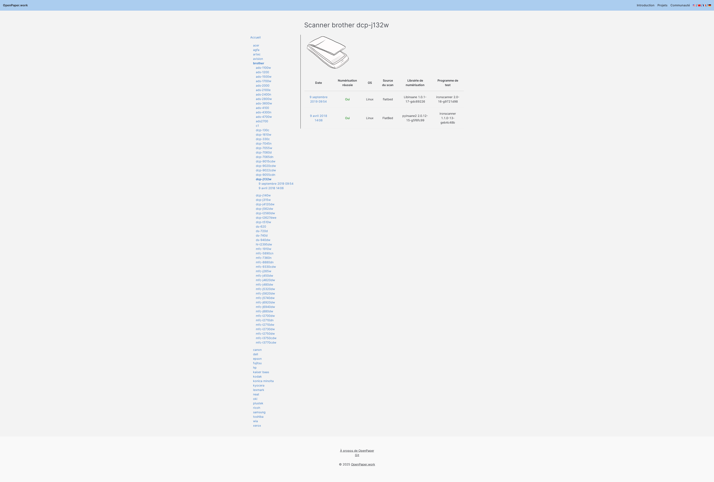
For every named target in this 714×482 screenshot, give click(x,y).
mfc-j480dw (264, 284)
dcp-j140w (263, 195)
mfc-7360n (263, 258)
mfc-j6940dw (265, 307)
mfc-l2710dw (265, 324)
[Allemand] (709, 5)
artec (256, 54)
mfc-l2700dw (265, 316)
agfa (256, 50)
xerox (257, 425)
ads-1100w (263, 67)
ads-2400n (263, 94)
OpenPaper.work (15, 5)
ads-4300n (263, 112)
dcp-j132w (263, 179)
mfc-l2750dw (265, 333)
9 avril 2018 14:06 (271, 188)
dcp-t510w (263, 222)
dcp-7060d (264, 152)
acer (256, 45)
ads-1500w (263, 76)
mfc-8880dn (265, 262)
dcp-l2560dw (265, 213)
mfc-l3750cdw (266, 338)
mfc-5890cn (264, 253)
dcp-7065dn (264, 157)
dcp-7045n (263, 143)
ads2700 (262, 121)
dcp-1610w (263, 134)
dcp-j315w (263, 200)
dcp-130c (262, 130)
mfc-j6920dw (265, 302)
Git (357, 455)
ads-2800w (264, 99)
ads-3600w (264, 103)
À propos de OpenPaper (357, 450)
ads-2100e (263, 90)
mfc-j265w (263, 271)
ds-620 (261, 226)
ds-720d (262, 231)
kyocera (258, 385)
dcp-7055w (264, 148)
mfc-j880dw (264, 311)
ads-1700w (263, 81)
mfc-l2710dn (265, 320)
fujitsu (257, 363)
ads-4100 (262, 108)
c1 (257, 125)
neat (256, 394)
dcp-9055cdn (265, 175)
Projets (662, 5)
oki (255, 399)
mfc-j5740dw (265, 298)
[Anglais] (694, 5)
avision (258, 59)
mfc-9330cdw (266, 267)
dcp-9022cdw (266, 170)
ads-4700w (264, 117)
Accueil (255, 37)
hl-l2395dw (264, 244)
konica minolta (263, 381)
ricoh (256, 408)
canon (257, 350)
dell (255, 354)
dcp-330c (263, 139)
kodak (257, 376)
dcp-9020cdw (266, 166)
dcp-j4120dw (265, 204)
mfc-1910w (263, 249)
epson (257, 358)
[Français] (704, 5)
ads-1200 (262, 72)
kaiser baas (261, 372)
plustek (258, 403)
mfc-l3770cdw (266, 342)
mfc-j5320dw (265, 289)
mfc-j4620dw (265, 280)
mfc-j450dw (264, 275)
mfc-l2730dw (265, 329)
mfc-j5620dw (265, 293)
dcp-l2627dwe (266, 217)
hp (255, 367)
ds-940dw (263, 240)
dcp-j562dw (264, 209)
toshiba (258, 416)
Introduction (645, 5)
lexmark (258, 390)
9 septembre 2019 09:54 (276, 183)
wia (255, 421)
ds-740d (262, 235)
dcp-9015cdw (265, 161)
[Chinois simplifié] (699, 5)
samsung (259, 412)
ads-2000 (262, 85)
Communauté (680, 5)
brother (258, 63)
